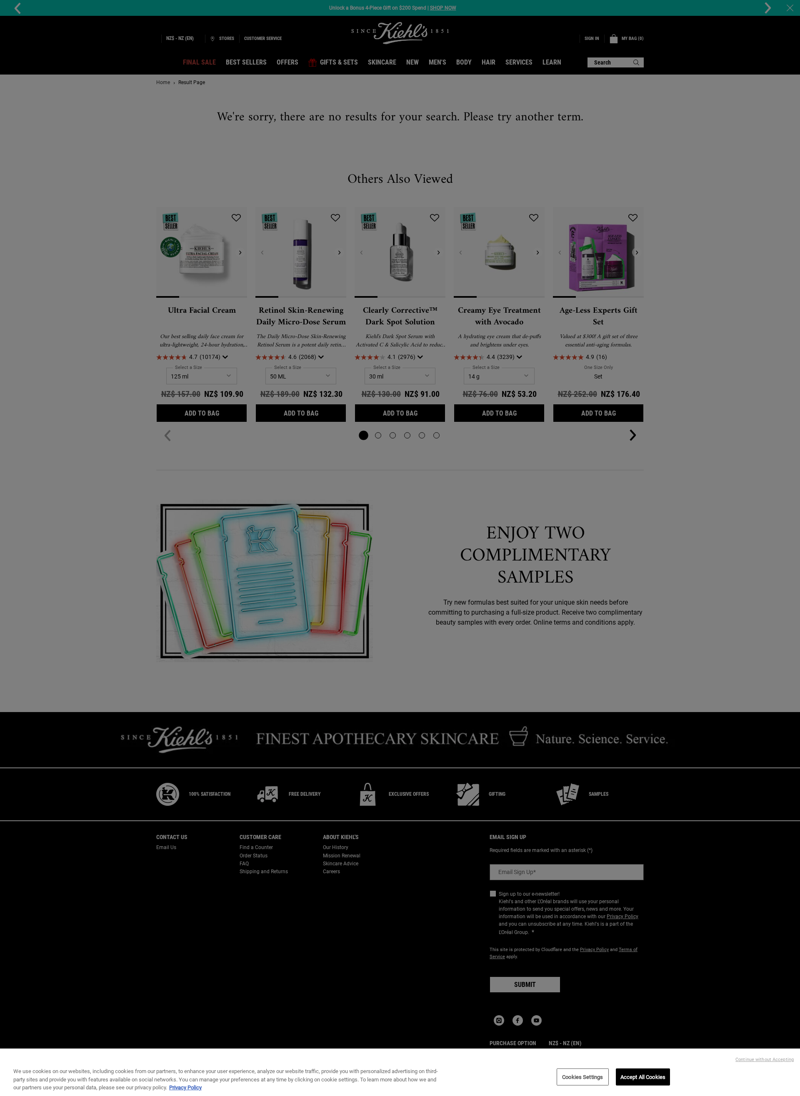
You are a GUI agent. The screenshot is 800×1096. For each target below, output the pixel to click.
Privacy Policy (185, 1087)
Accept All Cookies (642, 1077)
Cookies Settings (582, 1077)
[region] (400, 1072)
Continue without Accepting (764, 1059)
